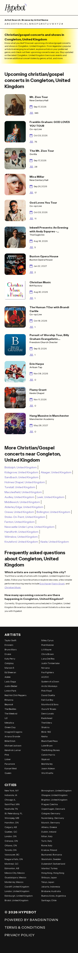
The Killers (46, 722)
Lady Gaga (10, 681)
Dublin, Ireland (48, 831)
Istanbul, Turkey (49, 868)
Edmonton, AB (12, 868)
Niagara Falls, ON (14, 859)
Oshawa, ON (11, 840)
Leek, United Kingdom (50, 497)
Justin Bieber (11, 686)
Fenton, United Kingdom (20, 522)
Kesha (44, 736)
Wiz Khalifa (47, 773)
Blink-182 (46, 731)
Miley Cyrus (47, 640)
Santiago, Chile (48, 900)
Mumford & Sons (49, 704)
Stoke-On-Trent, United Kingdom (25, 517)
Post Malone (47, 644)
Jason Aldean (48, 768)
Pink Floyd (46, 690)
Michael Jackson (13, 745)
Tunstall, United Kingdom (20, 487)
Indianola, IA (11, 795)
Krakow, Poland (49, 850)
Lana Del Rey (48, 658)
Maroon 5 (9, 667)
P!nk (7, 754)
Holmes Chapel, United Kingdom (25, 482)
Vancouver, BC (12, 854)
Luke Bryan (47, 745)
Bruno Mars (10, 649)
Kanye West (11, 768)
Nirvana (45, 667)
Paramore (10, 763)
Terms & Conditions (25, 927)
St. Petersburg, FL (14, 813)
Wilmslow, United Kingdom (21, 536)
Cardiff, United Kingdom (17, 886)
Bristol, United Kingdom (16, 900)
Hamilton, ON (12, 822)
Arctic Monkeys (49, 686)
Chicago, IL (10, 799)
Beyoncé (9, 704)
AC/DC (45, 676)
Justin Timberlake (50, 663)
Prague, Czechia (49, 804)
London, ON (10, 836)
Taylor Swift (10, 640)
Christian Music (13, 587)
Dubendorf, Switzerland (53, 863)
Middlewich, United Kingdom (22, 502)
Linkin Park (10, 690)
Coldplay (9, 663)
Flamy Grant (58, 583)
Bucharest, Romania (51, 854)
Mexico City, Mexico (15, 872)
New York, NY (12, 790)
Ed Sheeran (10, 672)
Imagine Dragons (13, 731)
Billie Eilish (10, 741)
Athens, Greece (49, 827)
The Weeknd (11, 713)
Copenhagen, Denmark (53, 808)
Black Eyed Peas (49, 741)
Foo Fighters (47, 672)
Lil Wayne (46, 649)
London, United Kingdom (17, 891)
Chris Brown (47, 654)
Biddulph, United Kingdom (21, 467)
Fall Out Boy (47, 699)
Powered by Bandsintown (31, 920)
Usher (8, 759)
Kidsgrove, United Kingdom (21, 472)
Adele (7, 676)
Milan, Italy (46, 836)
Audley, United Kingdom (19, 497)
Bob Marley (47, 763)
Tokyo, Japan (47, 882)
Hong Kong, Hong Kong (52, 872)
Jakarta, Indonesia (50, 886)
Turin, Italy (46, 840)
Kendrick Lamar (13, 750)
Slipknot (45, 759)
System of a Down (50, 681)
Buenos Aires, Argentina (53, 895)
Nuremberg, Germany (52, 818)
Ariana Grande (12, 736)
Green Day (10, 727)
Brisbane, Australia (51, 891)
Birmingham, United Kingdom (56, 790)
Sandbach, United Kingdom (21, 477)
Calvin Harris (48, 754)
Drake (8, 654)
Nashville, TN (11, 808)
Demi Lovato (47, 713)
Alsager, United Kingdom (56, 472)
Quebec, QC (11, 831)
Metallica (9, 722)
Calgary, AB (11, 827)
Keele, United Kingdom (55, 541)
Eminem (9, 644)
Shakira (45, 727)
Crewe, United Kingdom (19, 512)
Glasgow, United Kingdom (54, 795)
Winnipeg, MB (12, 818)
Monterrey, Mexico (14, 882)
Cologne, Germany (50, 813)
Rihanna (9, 699)
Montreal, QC (11, 863)
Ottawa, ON (11, 845)
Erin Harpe (45, 583)
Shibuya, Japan (49, 877)
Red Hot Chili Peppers (15, 695)
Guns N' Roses (48, 709)
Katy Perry (10, 658)
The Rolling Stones (50, 750)
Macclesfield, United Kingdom (23, 492)
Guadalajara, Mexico (15, 877)
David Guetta (48, 695)
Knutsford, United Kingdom (21, 541)
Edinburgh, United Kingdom (19, 895)
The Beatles (10, 709)
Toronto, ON (10, 850)
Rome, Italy (46, 845)
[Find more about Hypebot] (39, 7)
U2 (6, 718)
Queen (8, 773)
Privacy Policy (20, 935)
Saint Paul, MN (12, 804)
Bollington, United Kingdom (53, 512)
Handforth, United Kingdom (21, 531)
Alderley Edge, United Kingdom (24, 507)
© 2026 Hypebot (21, 912)
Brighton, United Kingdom (54, 799)
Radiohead (46, 718)
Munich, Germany (50, 822)
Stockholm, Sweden (51, 859)
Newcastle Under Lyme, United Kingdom (30, 527)
